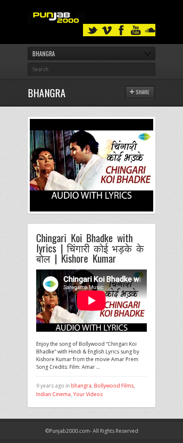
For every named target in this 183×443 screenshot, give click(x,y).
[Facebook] (121, 30)
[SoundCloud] (150, 30)
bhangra (81, 385)
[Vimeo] (107, 30)
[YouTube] (136, 30)
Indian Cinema (53, 394)
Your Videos (88, 394)
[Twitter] (92, 30)
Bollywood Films (114, 385)
